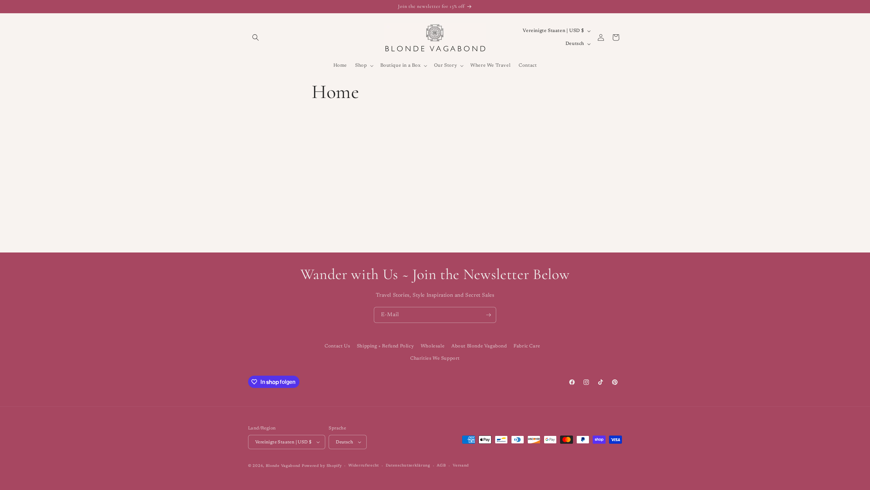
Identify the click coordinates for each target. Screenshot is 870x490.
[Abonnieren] (488, 315)
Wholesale (433, 346)
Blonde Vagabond (283, 466)
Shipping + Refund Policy (385, 346)
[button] (255, 37)
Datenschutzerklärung (408, 466)
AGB (441, 466)
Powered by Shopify (322, 466)
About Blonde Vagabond (479, 346)
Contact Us (337, 346)
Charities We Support (435, 358)
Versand (461, 466)
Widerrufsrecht (363, 466)
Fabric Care (527, 346)
